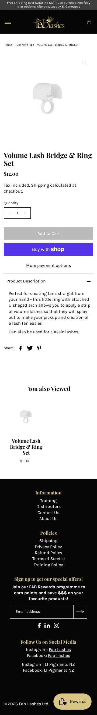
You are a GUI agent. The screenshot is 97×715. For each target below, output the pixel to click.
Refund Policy (48, 552)
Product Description (26, 281)
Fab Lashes (60, 649)
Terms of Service (48, 558)
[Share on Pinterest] (39, 348)
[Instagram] (56, 627)
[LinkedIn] (47, 627)
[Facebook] (39, 627)
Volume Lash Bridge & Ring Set (26, 446)
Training (48, 500)
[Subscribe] (80, 611)
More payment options (48, 265)
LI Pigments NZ (60, 664)
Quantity (11, 203)
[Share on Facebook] (21, 348)
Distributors (48, 506)
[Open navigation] (8, 22)
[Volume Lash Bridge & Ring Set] (26, 417)
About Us (48, 518)
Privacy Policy (48, 546)
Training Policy (48, 564)
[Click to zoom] (85, 63)
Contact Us (48, 512)
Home (8, 45)
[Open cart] (89, 22)
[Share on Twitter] (30, 348)
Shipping (40, 185)
